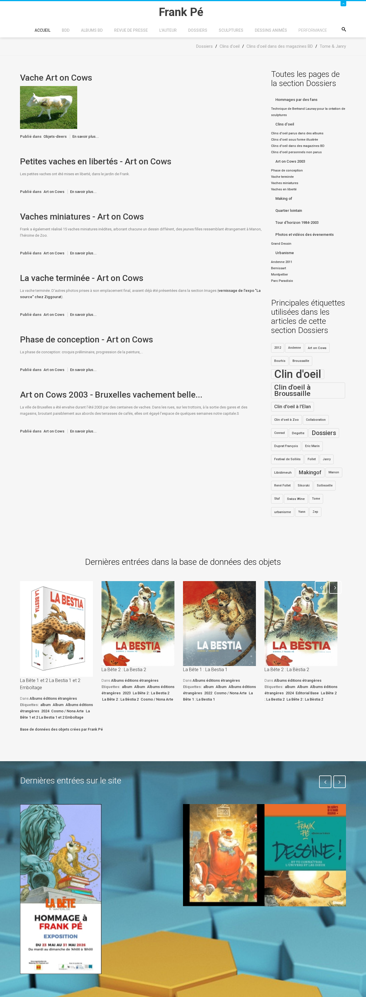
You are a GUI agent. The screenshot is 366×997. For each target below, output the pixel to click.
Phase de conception (287, 170)
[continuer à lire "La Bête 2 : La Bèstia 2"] (300, 623)
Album (58, 705)
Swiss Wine (296, 499)
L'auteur (168, 30)
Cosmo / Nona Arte (67, 711)
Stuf (277, 499)
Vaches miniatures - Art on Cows (82, 217)
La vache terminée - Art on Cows (81, 278)
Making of (283, 198)
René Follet (282, 485)
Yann (301, 512)
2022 (208, 693)
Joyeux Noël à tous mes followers (217, 919)
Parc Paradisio (282, 281)
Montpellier (279, 274)
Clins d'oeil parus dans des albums (297, 133)
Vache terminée (282, 177)
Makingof (310, 472)
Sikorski (304, 485)
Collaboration (316, 420)
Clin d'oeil (297, 374)
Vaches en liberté (284, 189)
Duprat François (286, 446)
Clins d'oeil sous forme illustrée (294, 139)
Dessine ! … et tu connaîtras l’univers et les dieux (302, 923)
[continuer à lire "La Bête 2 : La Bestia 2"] (138, 623)
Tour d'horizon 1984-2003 (297, 222)
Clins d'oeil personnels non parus (296, 152)
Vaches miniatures (284, 183)
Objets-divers (55, 136)
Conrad (279, 433)
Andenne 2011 (281, 262)
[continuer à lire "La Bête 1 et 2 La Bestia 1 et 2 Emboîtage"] (56, 629)
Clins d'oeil (284, 124)
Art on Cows (53, 192)
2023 (127, 693)
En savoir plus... (85, 136)
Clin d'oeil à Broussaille (292, 390)
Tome (316, 499)
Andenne (294, 348)
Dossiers (197, 30)
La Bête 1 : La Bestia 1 (205, 669)
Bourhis (279, 361)
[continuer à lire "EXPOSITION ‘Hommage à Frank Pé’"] (61, 889)
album (45, 705)
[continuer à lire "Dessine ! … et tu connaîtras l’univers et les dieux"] (305, 855)
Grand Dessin (281, 244)
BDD (65, 30)
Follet (312, 459)
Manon (334, 472)
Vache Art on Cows (56, 78)
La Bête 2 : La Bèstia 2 (120, 699)
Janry (327, 459)
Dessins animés (271, 30)
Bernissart (278, 268)
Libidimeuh (283, 472)
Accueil (42, 30)
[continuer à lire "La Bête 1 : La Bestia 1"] (219, 623)
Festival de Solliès (287, 459)
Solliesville (325, 485)
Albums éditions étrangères (53, 698)
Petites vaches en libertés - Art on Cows (95, 161)
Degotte (298, 433)
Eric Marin (312, 446)
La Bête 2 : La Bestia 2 (124, 669)
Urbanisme (284, 253)
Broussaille (301, 361)
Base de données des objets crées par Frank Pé (61, 729)
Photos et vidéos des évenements (304, 234)
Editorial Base (307, 693)
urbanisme (282, 512)
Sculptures (231, 30)
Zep (315, 512)
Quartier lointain (288, 210)
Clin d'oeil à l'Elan (292, 406)
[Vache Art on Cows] (48, 107)
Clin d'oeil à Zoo (286, 420)
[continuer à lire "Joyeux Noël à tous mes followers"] (223, 855)
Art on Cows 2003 (290, 161)
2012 (277, 348)
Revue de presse (131, 30)
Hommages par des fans (296, 99)
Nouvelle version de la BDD (139, 817)
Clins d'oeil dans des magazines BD (298, 146)
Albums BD (92, 30)
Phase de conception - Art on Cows (86, 339)
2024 (45, 711)
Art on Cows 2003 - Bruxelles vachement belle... (111, 395)
